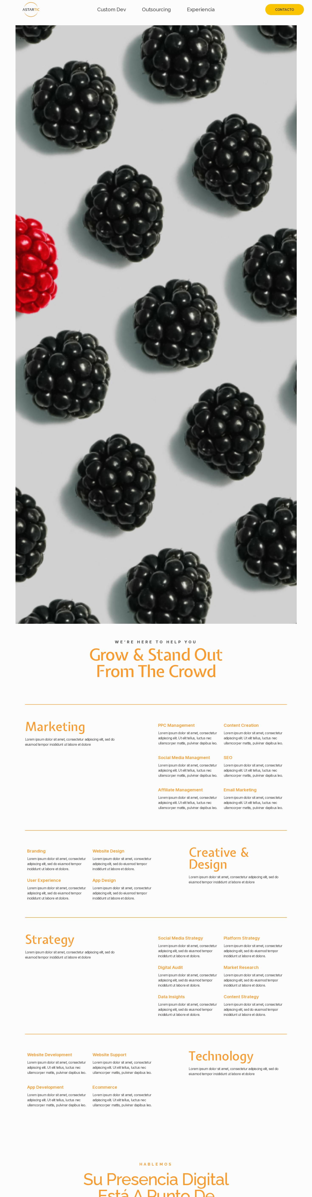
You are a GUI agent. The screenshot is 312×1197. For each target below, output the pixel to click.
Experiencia (201, 9)
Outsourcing (156, 9)
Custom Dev (111, 9)
